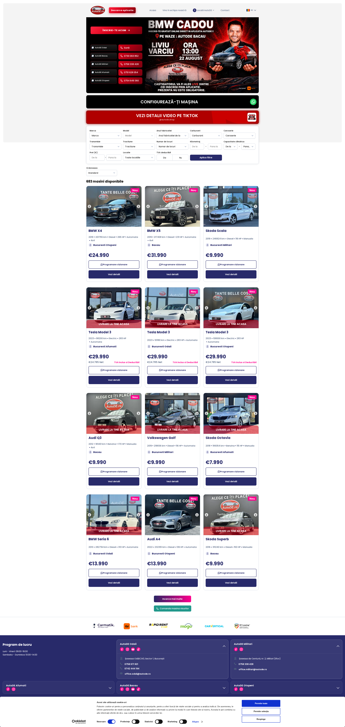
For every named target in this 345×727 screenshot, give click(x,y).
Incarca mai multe (172, 598)
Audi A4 (153, 539)
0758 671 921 (131, 664)
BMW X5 (154, 231)
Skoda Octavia (218, 438)
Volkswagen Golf (161, 438)
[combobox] (105, 136)
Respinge (261, 719)
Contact (225, 10)
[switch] (135, 721)
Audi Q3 (95, 438)
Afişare (195, 722)
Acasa (152, 10)
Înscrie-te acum (114, 30)
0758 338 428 (246, 664)
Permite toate (261, 703)
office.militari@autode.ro (253, 669)
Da (164, 157)
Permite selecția (261, 711)
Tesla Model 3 (100, 332)
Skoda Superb (217, 539)
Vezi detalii (114, 274)
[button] (172, 646)
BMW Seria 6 (99, 539)
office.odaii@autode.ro (138, 673)
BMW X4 (95, 231)
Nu (180, 157)
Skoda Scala (216, 231)
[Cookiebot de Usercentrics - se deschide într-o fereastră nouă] (79, 722)
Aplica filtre (206, 157)
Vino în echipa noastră (174, 10)
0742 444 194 (132, 668)
